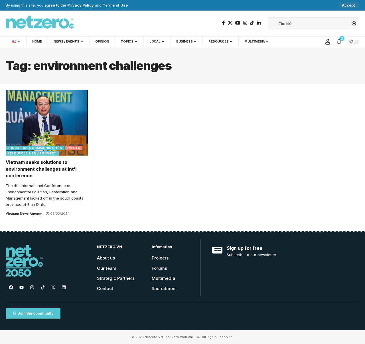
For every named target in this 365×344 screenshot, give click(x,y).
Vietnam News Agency (24, 214)
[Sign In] (327, 42)
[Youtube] (21, 287)
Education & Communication (35, 148)
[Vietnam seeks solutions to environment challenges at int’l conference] (47, 123)
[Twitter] (230, 23)
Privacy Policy (80, 5)
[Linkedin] (63, 287)
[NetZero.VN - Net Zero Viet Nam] (40, 23)
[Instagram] (245, 23)
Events (73, 148)
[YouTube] (238, 23)
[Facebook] (223, 23)
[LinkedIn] (259, 23)
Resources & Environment (32, 153)
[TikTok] (252, 23)
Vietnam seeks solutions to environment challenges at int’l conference (41, 168)
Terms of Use (115, 5)
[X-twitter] (53, 287)
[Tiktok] (42, 287)
